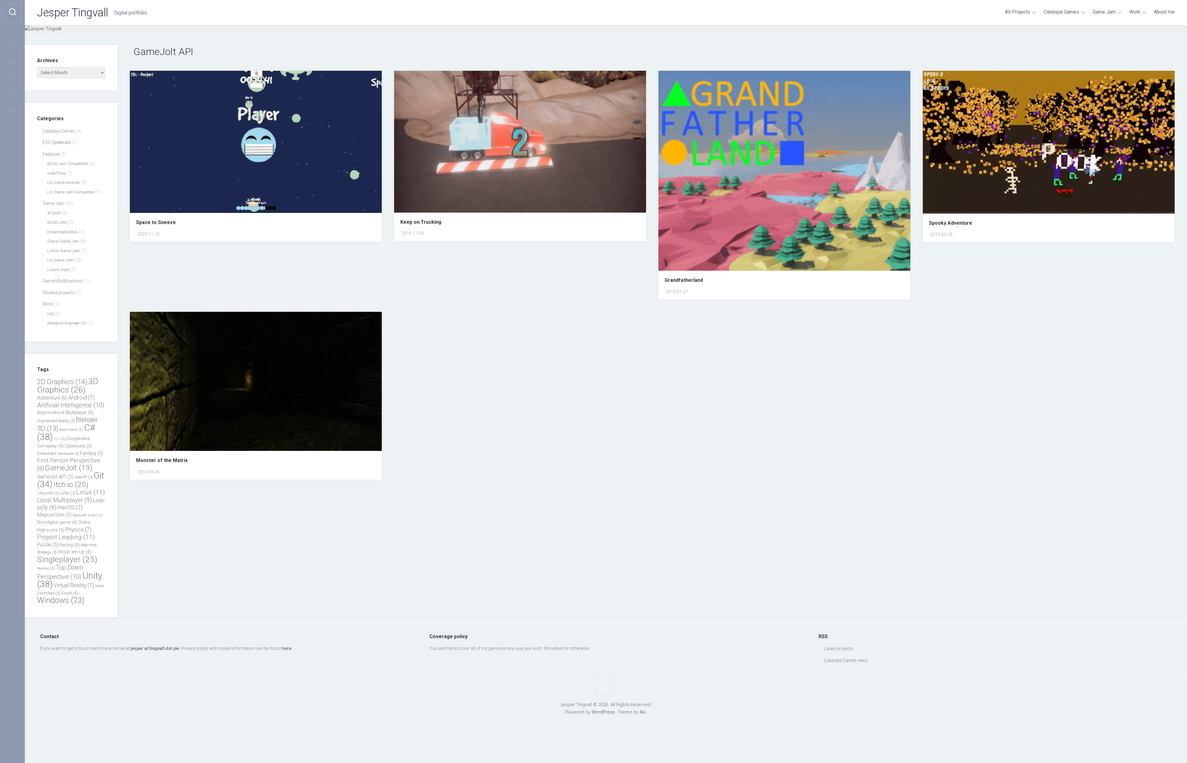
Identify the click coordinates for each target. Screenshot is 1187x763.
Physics (78, 530)
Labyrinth (48, 493)
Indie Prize (56, 173)
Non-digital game (57, 522)
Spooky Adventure (950, 223)
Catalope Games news (846, 660)
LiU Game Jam (60, 260)
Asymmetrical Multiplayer (65, 412)
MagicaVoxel (54, 515)
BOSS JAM (56, 222)
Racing (69, 545)
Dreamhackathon (62, 232)
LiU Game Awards (63, 182)
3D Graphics (67, 385)
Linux (90, 492)
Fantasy (91, 453)
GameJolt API (55, 477)
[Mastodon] (12, 54)
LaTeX (67, 493)
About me (1164, 12)
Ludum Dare (58, 269)
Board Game (71, 430)
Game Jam (1104, 12)
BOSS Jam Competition (67, 163)
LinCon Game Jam (63, 250)
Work (1134, 12)
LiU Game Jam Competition (71, 192)
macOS (70, 507)
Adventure (52, 398)
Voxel (70, 593)
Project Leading (66, 537)
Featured (51, 154)
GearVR (83, 477)
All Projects (1017, 12)
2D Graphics (62, 382)
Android (81, 398)
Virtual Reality (74, 585)
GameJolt (68, 467)
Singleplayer (67, 559)
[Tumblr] (12, 85)
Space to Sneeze (156, 222)
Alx (642, 712)
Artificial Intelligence (70, 405)
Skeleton (46, 568)
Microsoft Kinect (88, 515)
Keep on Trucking (420, 222)
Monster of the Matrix (162, 460)
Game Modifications (62, 280)
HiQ (50, 314)
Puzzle (47, 545)
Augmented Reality (56, 420)
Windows (60, 600)
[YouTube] (12, 100)
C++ (60, 439)
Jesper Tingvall (72, 12)
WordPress (603, 712)
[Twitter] (12, 38)
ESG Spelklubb (57, 142)
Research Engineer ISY (66, 323)
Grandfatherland (684, 280)
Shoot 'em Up (74, 552)
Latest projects (838, 648)
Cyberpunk (78, 446)
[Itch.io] (12, 116)
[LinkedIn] (12, 69)
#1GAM (54, 213)
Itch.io (70, 484)
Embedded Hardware (58, 453)
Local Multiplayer (64, 500)
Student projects (58, 292)
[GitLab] (12, 132)
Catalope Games (1061, 12)
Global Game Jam (63, 241)
